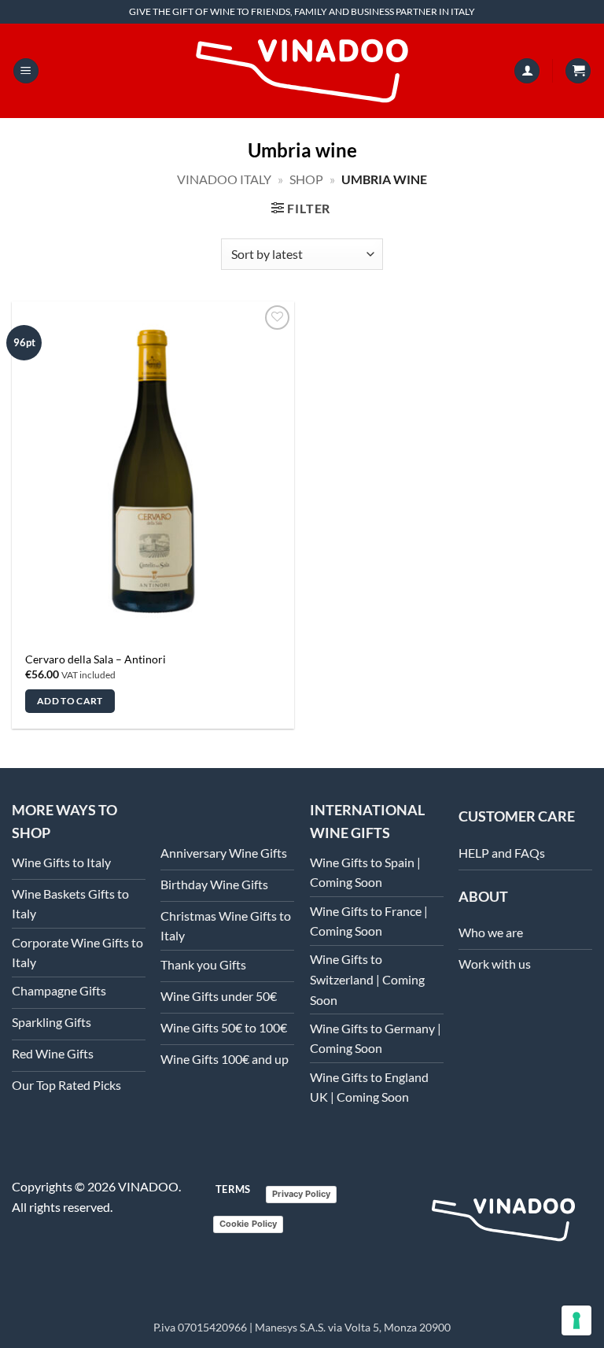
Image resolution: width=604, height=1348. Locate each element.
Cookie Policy (248, 1223)
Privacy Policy (301, 1193)
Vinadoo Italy (224, 179)
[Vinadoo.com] (503, 1219)
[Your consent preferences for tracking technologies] (576, 1320)
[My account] (527, 71)
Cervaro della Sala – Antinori (95, 659)
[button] (26, 71)
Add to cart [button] (70, 701)
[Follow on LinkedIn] (468, 1025)
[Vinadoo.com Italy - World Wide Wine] (302, 71)
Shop (306, 179)
